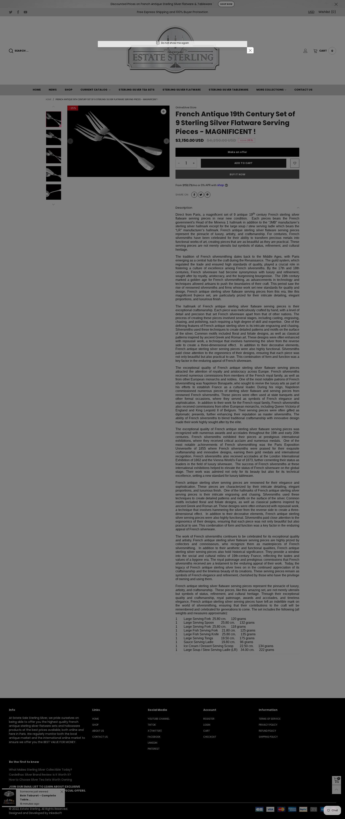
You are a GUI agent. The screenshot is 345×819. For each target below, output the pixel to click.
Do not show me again (175, 43)
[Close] (250, 50)
